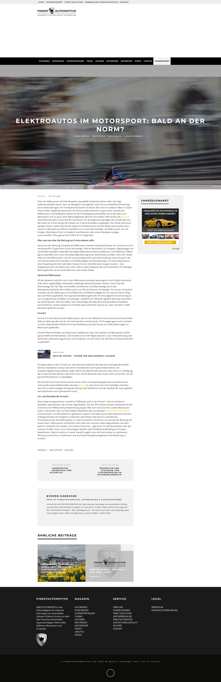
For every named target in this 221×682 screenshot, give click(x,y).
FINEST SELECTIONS (122, 613)
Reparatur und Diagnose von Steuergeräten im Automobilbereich (109, 471)
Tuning (90, 61)
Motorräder (112, 61)
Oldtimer (99, 61)
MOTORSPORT (81, 625)
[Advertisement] (110, 38)
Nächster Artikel (110, 465)
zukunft (70, 450)
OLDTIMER (80, 619)
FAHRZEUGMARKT (121, 610)
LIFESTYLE (79, 631)
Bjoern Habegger (82, 136)
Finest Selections (73, 2)
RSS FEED (117, 625)
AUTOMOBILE (81, 607)
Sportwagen (58, 61)
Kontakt (124, 2)
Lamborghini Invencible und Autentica (61, 470)
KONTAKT (117, 628)
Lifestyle (148, 61)
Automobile (44, 61)
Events (138, 61)
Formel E (43, 450)
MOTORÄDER (81, 622)
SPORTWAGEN (82, 610)
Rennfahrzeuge (99, 136)
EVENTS (78, 628)
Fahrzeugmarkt (54, 2)
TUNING (78, 616)
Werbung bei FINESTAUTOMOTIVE (101, 2)
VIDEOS (78, 634)
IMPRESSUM (157, 607)
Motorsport (126, 61)
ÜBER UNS (118, 607)
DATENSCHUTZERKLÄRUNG (164, 610)
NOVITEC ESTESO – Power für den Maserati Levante (84, 356)
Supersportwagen (75, 61)
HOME (41, 2)
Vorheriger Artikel (61, 465)
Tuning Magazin (114, 136)
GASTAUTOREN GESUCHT (125, 622)
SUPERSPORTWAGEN (85, 613)
